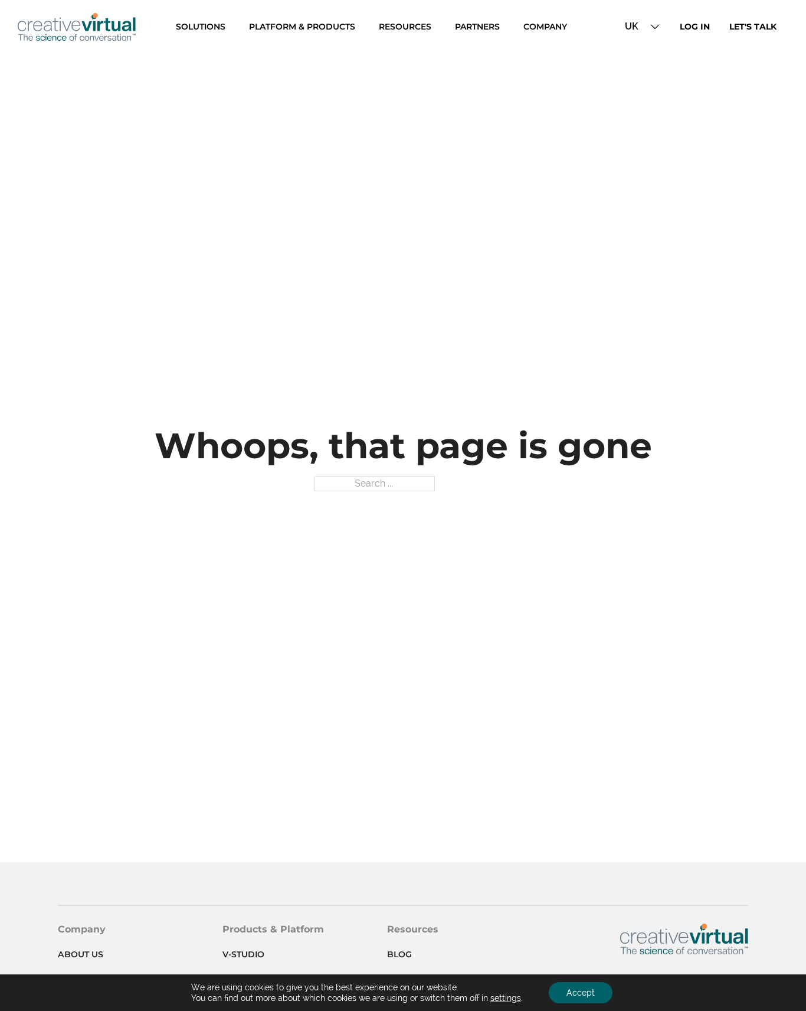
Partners (477, 26)
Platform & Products (302, 26)
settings (505, 998)
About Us (80, 954)
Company (545, 26)
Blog (399, 954)
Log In (695, 26)
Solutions (200, 26)
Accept (580, 992)
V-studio (243, 954)
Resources (405, 26)
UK (631, 26)
